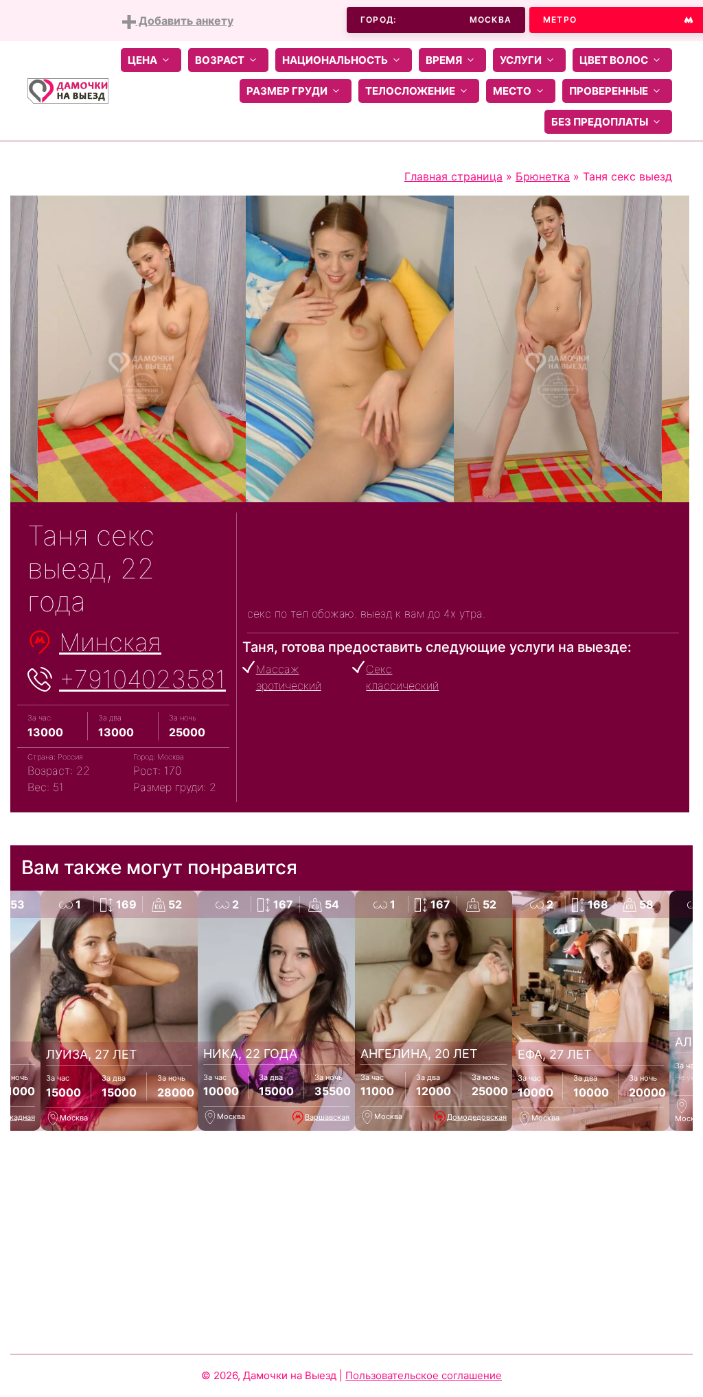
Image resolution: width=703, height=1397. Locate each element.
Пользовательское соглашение (423, 1375)
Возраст (219, 60)
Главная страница (453, 176)
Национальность (335, 60)
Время (444, 60)
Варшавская (327, 1117)
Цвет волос (613, 60)
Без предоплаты (599, 121)
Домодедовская (477, 1117)
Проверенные (608, 90)
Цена (142, 60)
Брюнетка (543, 176)
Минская (110, 642)
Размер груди (286, 90)
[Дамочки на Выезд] (67, 90)
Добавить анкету (184, 20)
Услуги (521, 60)
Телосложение (410, 90)
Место (512, 90)
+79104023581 (142, 679)
